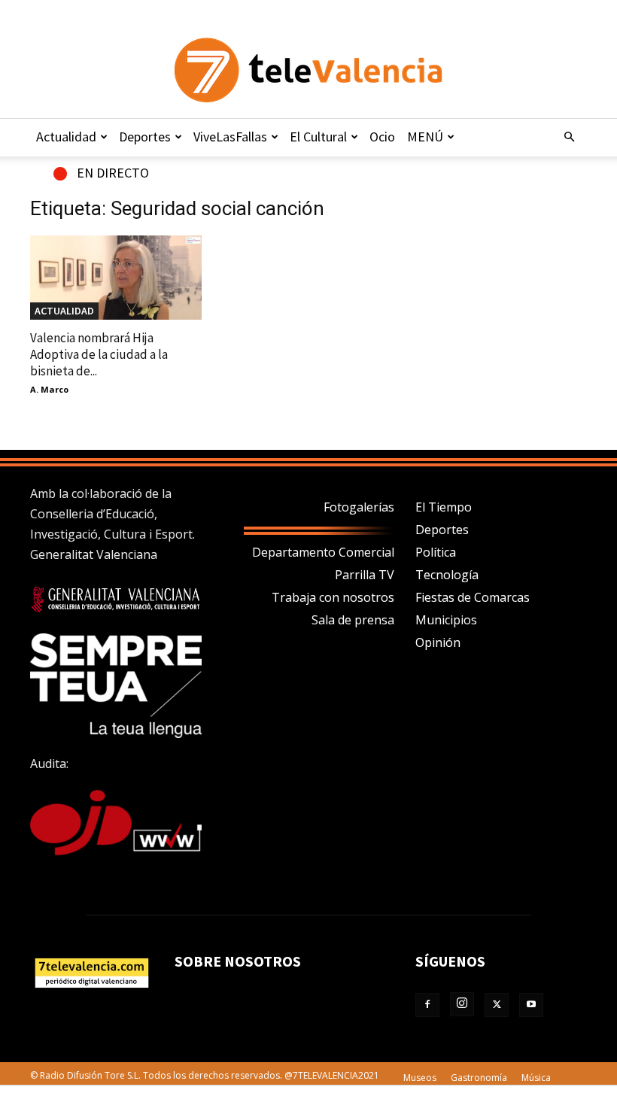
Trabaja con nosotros (333, 597)
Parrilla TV (364, 574)
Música (536, 1077)
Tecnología (447, 574)
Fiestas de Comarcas (472, 597)
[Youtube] (531, 1005)
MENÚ (425, 136)
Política (435, 552)
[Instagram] (462, 1004)
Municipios (446, 620)
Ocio (382, 136)
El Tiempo (443, 507)
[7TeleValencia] (308, 70)
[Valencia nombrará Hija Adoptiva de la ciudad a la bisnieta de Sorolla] (116, 277)
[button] (569, 137)
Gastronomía (479, 1077)
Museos (419, 1077)
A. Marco (49, 389)
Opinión (437, 642)
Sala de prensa (353, 620)
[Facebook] (427, 1005)
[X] (497, 1005)
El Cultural (318, 136)
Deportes (145, 136)
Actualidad (66, 136)
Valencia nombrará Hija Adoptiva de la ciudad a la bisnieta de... (99, 354)
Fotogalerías (359, 507)
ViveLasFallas (230, 136)
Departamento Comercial (323, 552)
